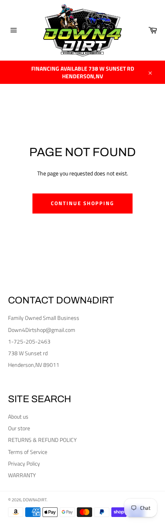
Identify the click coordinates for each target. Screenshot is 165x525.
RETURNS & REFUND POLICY (42, 439)
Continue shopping (82, 203)
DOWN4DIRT (34, 499)
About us (18, 416)
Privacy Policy (24, 463)
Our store (19, 428)
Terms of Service (27, 452)
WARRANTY (22, 475)
